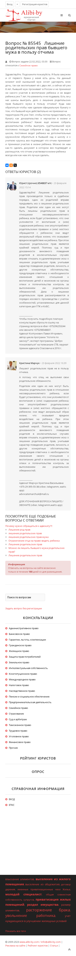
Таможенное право (20, 725)
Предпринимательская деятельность (30, 702)
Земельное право (19, 662)
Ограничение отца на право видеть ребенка (34, 540)
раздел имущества (42, 905)
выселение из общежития (42, 884)
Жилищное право (19, 651)
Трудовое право (18, 730)
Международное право (22, 679)
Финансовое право (20, 742)
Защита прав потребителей (25, 656)
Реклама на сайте (15, 945)
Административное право (24, 628)
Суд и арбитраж (18, 719)
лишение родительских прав (25, 533)
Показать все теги (15, 931)
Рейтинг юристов (38, 945)
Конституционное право (23, 673)
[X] (15, 165)
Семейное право (28, 65)
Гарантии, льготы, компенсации (27, 639)
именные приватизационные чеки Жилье (44, 889)
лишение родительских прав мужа (28, 537)
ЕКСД (12, 799)
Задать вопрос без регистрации (23, 608)
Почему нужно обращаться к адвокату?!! (28, 526)
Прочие (13, 747)
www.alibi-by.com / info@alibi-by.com (40, 942)
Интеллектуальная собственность (28, 668)
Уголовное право (19, 736)
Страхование (16, 713)
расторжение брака (48, 909)
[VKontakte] (7, 165)
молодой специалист (23, 894)
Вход (9, 4)
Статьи (54, 945)
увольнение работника (30, 915)
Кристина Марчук (29, 363)
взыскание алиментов (19, 879)
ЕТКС (11, 805)
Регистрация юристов (34, 4)
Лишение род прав (19, 529)
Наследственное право (22, 690)
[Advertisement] (38, 844)
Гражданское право (20, 645)
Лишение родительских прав (25, 544)
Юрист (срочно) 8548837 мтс (35, 183)
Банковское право (19, 634)
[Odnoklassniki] (11, 165)
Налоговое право (19, 685)
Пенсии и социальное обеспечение (29, 696)
